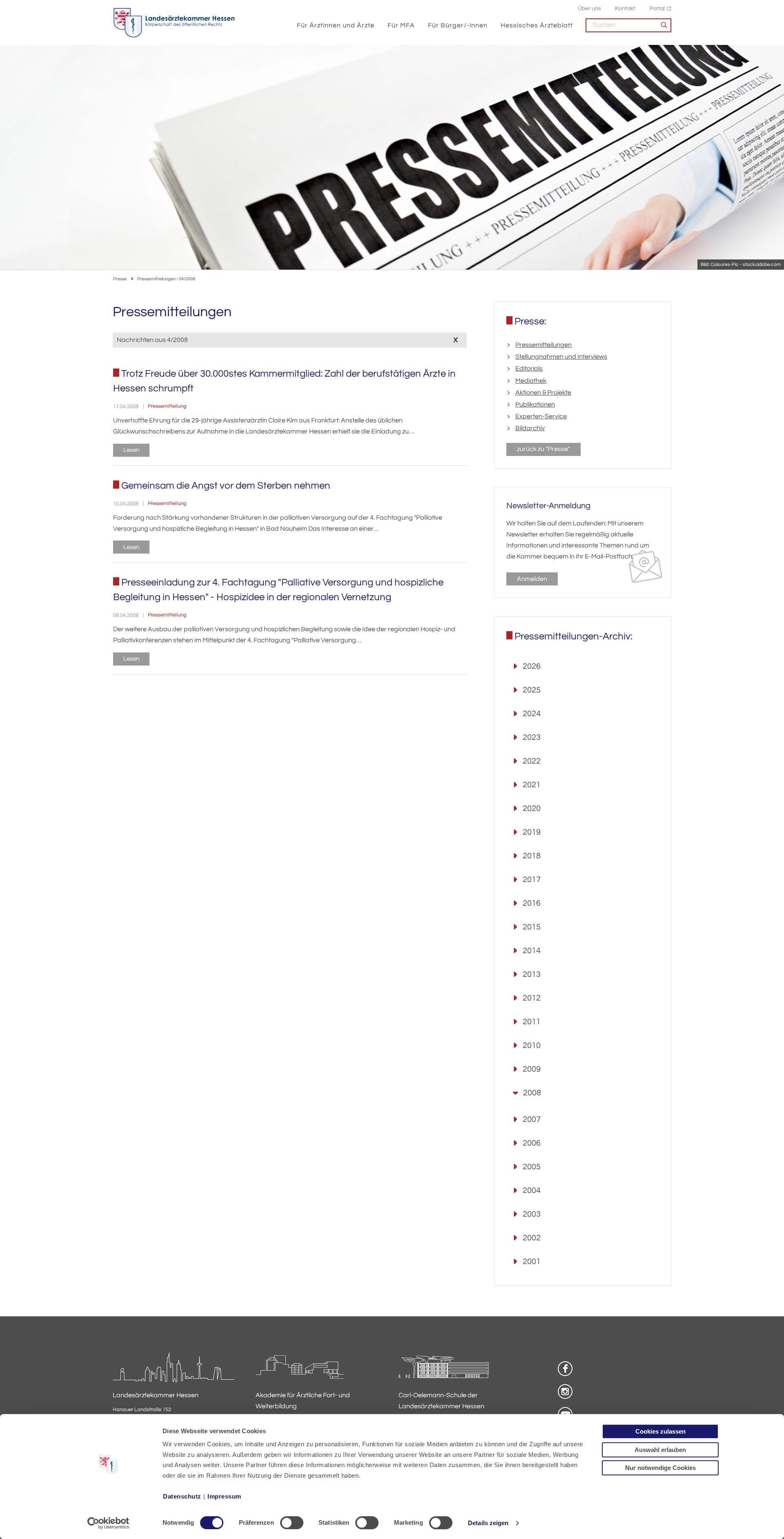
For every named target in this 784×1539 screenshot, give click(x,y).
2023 (532, 737)
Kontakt (625, 8)
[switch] (291, 1522)
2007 (532, 1119)
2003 (532, 1214)
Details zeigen (488, 1522)
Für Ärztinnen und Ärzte (335, 25)
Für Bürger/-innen (458, 25)
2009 (532, 1069)
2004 (532, 1190)
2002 (532, 1238)
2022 (532, 761)
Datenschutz (182, 1496)
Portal (657, 8)
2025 (532, 690)
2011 (532, 1022)
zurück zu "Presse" (543, 449)
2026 (532, 666)
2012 (532, 998)
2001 (532, 1262)
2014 (532, 951)
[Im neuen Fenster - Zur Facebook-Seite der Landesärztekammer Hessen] (565, 1368)
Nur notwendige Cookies (660, 1467)
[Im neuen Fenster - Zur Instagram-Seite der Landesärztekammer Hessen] (565, 1391)
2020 (532, 808)
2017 (532, 880)
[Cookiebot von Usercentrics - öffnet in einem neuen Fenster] (108, 1523)
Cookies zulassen (660, 1431)
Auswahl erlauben (660, 1449)
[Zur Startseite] (174, 22)
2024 (532, 714)
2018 (532, 856)
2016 (532, 903)
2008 (532, 1093)
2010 (532, 1045)
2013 (532, 974)
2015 (532, 927)
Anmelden (532, 579)
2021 (532, 785)
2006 (532, 1143)
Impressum (224, 1496)
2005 (532, 1167)
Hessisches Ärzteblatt (537, 25)
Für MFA (401, 25)
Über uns (589, 8)
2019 (532, 832)
